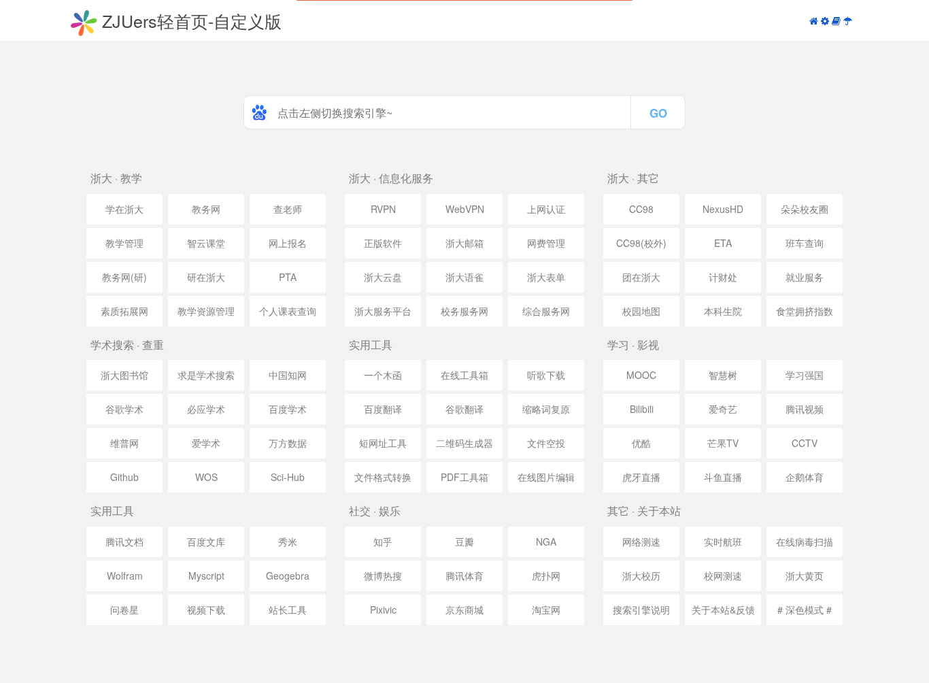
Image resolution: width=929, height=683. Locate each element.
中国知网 (288, 375)
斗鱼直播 (723, 477)
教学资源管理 (206, 311)
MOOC (641, 375)
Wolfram (125, 575)
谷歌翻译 (464, 409)
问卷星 (124, 609)
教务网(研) (124, 277)
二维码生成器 (464, 443)
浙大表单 (546, 277)
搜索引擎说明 (641, 609)
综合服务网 (546, 311)
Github (124, 477)
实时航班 (723, 541)
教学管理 (124, 243)
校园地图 (641, 311)
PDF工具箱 (464, 477)
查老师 (287, 209)
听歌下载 (546, 375)
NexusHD (723, 209)
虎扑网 (546, 575)
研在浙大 (206, 277)
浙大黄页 (805, 575)
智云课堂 (206, 243)
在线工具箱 (464, 375)
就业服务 (805, 277)
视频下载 (206, 609)
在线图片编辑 (546, 477)
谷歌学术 (124, 409)
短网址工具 (383, 443)
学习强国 (805, 375)
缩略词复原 (546, 409)
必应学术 (206, 409)
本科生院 (723, 311)
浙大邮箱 (464, 243)
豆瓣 (464, 541)
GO (658, 113)
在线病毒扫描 (804, 541)
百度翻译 (383, 409)
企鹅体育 (805, 477)
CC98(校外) (641, 243)
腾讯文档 (124, 541)
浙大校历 (641, 575)
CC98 (641, 209)
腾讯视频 (805, 409)
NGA (546, 541)
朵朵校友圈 (804, 209)
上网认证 (546, 209)
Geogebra (287, 575)
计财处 (723, 277)
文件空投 (546, 443)
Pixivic (383, 609)
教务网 (206, 209)
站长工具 (288, 609)
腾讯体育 (464, 575)
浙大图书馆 (124, 375)
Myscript (206, 575)
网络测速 (641, 541)
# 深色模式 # (804, 609)
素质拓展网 (124, 311)
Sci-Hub (288, 477)
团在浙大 (641, 277)
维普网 (124, 443)
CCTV (804, 443)
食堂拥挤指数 (804, 311)
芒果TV (723, 443)
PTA (288, 277)
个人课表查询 (287, 311)
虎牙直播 (641, 477)
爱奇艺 (723, 409)
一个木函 (383, 375)
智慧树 (723, 375)
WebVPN (464, 209)
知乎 (382, 541)
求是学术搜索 (206, 375)
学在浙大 (124, 209)
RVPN (383, 209)
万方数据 (288, 443)
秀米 (287, 541)
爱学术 (206, 443)
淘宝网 (546, 609)
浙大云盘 (383, 277)
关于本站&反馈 (723, 609)
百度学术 (288, 409)
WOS (206, 477)
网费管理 (546, 243)
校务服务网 (464, 311)
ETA (723, 243)
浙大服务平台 (382, 311)
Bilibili (642, 409)
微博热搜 (383, 575)
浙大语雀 (464, 277)
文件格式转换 (382, 477)
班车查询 (805, 243)
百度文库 (206, 541)
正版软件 (383, 243)
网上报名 (288, 243)
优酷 (641, 443)
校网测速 (723, 575)
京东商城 (464, 609)
